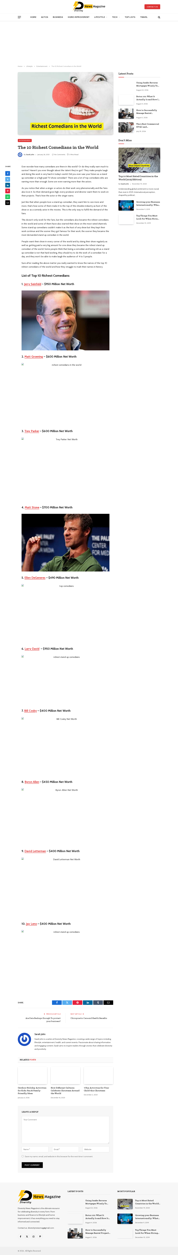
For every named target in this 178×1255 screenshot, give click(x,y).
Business (58, 17)
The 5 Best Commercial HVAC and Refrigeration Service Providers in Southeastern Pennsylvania (147, 126)
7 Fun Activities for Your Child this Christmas (96, 1089)
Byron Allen (32, 782)
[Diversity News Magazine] (89, 6)
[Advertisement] (89, 43)
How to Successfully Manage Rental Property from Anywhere (146, 112)
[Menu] (19, 17)
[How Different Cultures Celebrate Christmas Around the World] (65, 1075)
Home (33, 17)
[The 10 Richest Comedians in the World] (65, 103)
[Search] (158, 17)
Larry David (32, 648)
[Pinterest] (7, 191)
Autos (44, 17)
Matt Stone (32, 507)
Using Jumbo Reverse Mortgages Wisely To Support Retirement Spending (147, 84)
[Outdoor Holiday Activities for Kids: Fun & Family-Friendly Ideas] (32, 1075)
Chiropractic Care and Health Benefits (89, 1018)
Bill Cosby (30, 710)
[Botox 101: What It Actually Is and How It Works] (126, 100)
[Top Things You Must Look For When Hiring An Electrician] (126, 219)
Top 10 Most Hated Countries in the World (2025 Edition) (138, 178)
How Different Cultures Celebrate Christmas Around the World (65, 1091)
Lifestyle (99, 17)
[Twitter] (7, 179)
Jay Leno (31, 923)
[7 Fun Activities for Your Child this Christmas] (98, 1075)
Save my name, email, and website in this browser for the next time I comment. (59, 1156)
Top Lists (130, 17)
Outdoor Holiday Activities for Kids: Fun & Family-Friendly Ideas (32, 1091)
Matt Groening (33, 356)
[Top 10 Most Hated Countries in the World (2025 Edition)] (139, 160)
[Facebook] (7, 173)
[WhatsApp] (7, 196)
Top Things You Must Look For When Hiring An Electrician (147, 217)
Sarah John (30, 154)
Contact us (152, 7)
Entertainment (25, 140)
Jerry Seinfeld (32, 284)
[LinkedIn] (7, 185)
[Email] (7, 202)
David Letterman (35, 851)
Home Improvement (79, 17)
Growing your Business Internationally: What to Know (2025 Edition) (148, 204)
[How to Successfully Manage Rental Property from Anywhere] (126, 114)
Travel (144, 17)
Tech (115, 17)
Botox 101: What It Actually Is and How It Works (147, 98)
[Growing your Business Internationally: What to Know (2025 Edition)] (126, 205)
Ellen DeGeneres (34, 577)
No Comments (59, 154)
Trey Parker (31, 431)
